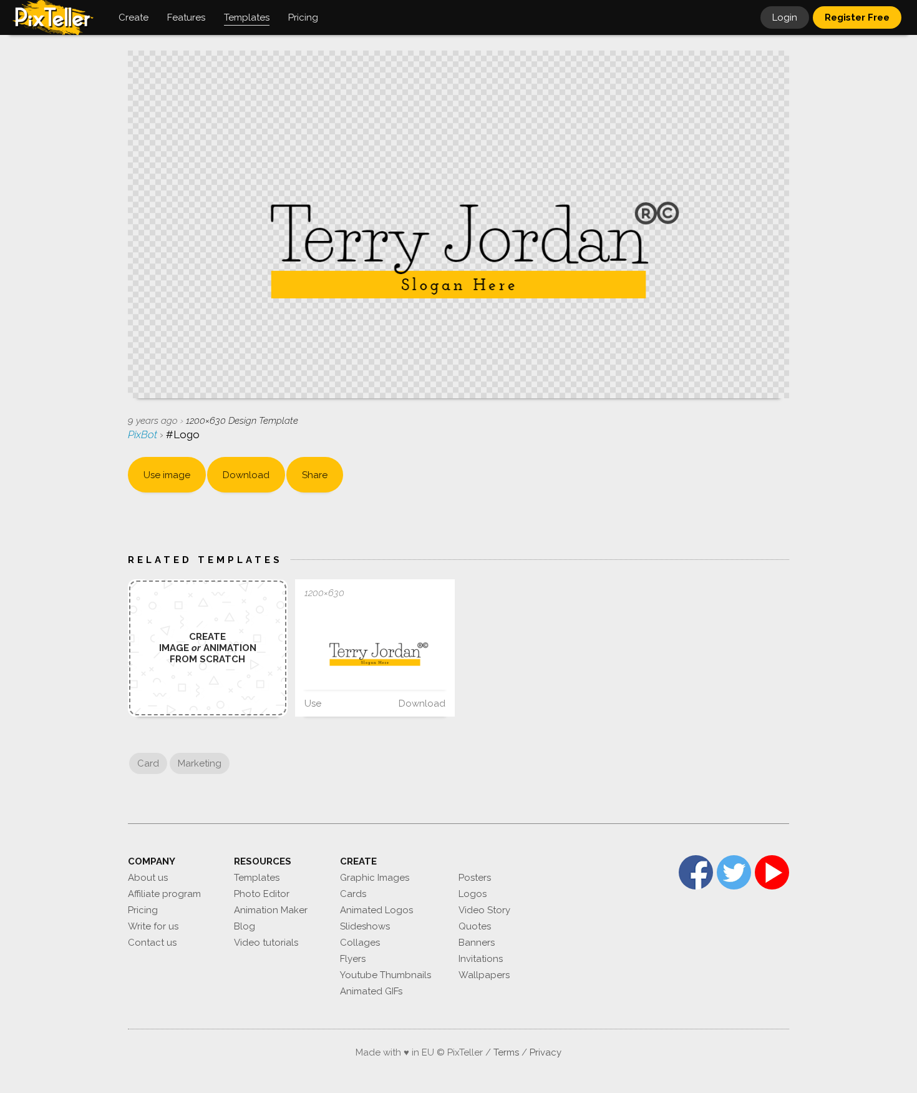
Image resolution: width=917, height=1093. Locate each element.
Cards (353, 893)
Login (784, 17)
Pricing (143, 910)
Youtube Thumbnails (385, 975)
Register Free (857, 17)
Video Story (484, 910)
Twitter (734, 872)
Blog (244, 926)
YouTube (772, 872)
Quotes (474, 926)
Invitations (480, 958)
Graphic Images (374, 877)
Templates (256, 877)
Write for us (153, 926)
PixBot (144, 434)
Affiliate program (164, 893)
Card (148, 763)
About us (148, 877)
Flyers (353, 958)
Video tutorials (266, 942)
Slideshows (365, 926)
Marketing (199, 763)
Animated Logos (376, 910)
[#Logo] (375, 648)
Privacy (545, 1052)
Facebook (696, 872)
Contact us (152, 942)
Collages (360, 942)
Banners (476, 942)
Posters (474, 877)
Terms (506, 1052)
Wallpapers (484, 975)
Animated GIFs (371, 991)
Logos (472, 893)
